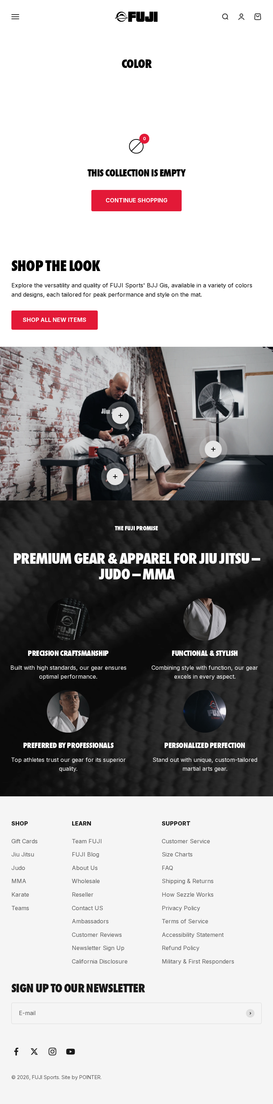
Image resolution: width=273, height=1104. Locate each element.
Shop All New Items (54, 319)
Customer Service (186, 841)
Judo (18, 867)
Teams (20, 908)
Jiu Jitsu (22, 854)
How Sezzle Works (188, 894)
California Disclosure (100, 961)
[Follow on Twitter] (34, 1051)
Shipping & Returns (188, 881)
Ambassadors (90, 921)
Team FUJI (87, 841)
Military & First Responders (198, 961)
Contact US (87, 908)
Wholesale (86, 881)
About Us (85, 867)
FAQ (167, 867)
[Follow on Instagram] (52, 1051)
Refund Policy (180, 947)
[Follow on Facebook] (16, 1051)
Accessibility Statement (193, 934)
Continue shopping (136, 200)
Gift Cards (24, 841)
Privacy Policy (181, 908)
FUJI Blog (85, 854)
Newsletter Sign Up (98, 947)
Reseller (82, 894)
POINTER (90, 1077)
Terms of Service (185, 921)
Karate (20, 894)
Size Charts (177, 854)
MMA (18, 881)
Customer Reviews (97, 934)
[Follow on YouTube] (70, 1051)
